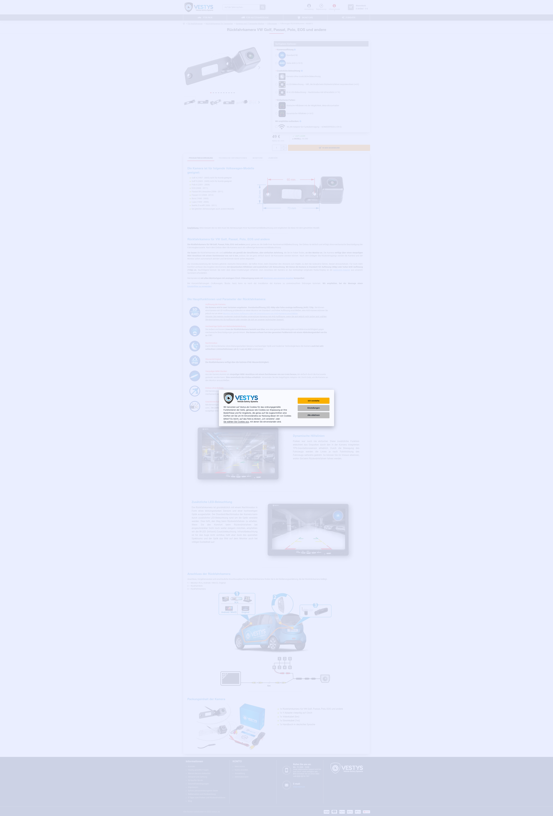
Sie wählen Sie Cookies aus (236, 422)
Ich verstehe (313, 400)
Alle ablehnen (313, 415)
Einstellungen (313, 408)
